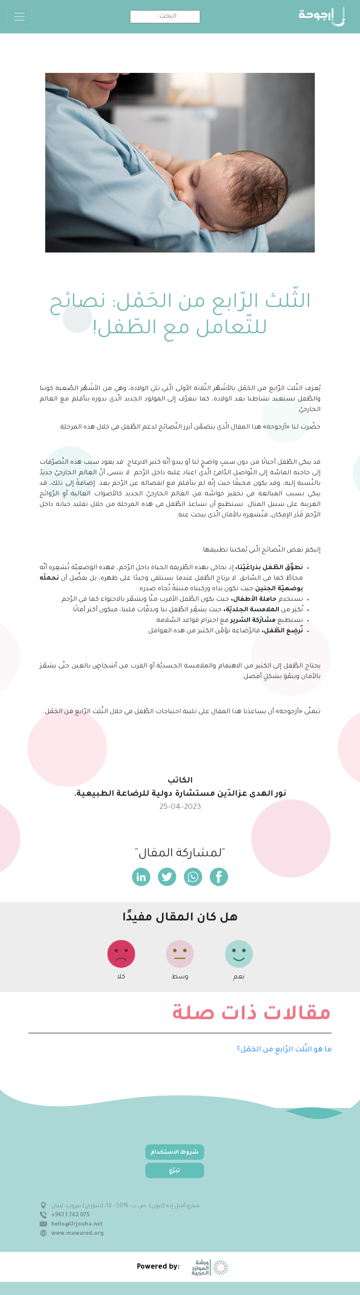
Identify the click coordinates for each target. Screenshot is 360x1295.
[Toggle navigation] (19, 16)
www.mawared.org (77, 1234)
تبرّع (174, 1171)
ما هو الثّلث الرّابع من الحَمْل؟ (284, 1050)
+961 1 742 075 (70, 1215)
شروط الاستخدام (174, 1153)
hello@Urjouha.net (77, 1225)
